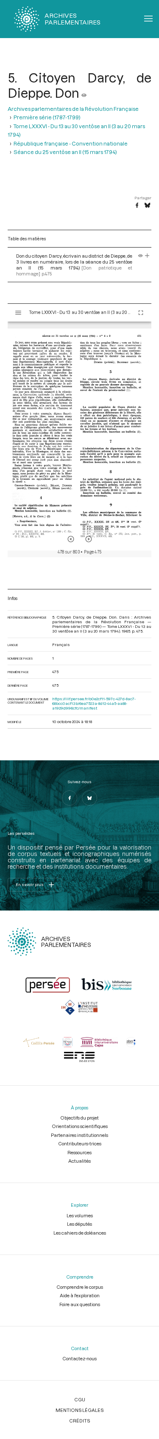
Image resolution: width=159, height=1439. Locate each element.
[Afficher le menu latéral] (18, 313)
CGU (79, 1399)
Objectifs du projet (79, 1117)
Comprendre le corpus (79, 1287)
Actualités (79, 1161)
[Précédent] (71, 539)
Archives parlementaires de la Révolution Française (73, 109)
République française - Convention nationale (71, 143)
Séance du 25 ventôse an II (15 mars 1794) (65, 152)
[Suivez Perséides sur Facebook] (69, 798)
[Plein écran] (141, 313)
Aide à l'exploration (80, 1295)
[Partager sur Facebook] (137, 206)
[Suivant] (89, 539)
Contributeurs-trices (79, 1143)
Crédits (79, 1420)
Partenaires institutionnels (79, 1135)
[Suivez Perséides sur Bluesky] (89, 798)
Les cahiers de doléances (79, 1232)
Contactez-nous (79, 1358)
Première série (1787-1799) (47, 117)
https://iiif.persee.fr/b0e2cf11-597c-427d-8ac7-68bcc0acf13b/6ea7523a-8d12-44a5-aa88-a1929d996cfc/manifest (94, 703)
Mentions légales (79, 1410)
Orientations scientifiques (80, 1126)
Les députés (79, 1224)
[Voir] (83, 92)
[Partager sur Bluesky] (147, 206)
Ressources (79, 1152)
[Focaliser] (147, 256)
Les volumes (80, 1215)
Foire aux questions (79, 1304)
